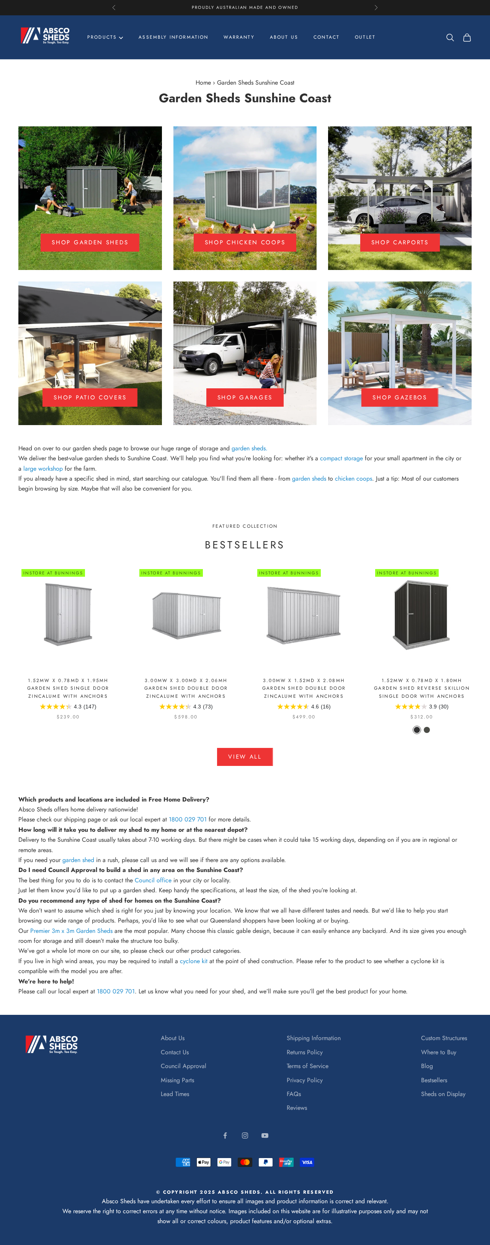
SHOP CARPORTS (400, 242)
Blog (427, 1066)
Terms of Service (307, 1066)
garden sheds (249, 448)
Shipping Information (314, 1038)
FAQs (294, 1094)
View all (245, 757)
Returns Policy (305, 1052)
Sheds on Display (443, 1094)
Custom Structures (444, 1038)
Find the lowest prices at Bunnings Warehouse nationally (245, 8)
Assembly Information (173, 37)
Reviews (297, 1107)
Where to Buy (438, 1052)
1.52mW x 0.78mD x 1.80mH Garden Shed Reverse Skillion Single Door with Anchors (421, 688)
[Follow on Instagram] (245, 1135)
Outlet (365, 37)
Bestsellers (434, 1080)
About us (284, 37)
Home (203, 82)
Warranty (239, 37)
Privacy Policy (305, 1080)
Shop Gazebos (399, 397)
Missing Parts (177, 1080)
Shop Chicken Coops (245, 242)
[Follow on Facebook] (225, 1135)
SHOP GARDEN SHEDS (90, 242)
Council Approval (183, 1066)
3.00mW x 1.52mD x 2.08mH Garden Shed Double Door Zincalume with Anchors (304, 688)
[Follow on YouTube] (265, 1135)
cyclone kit (193, 961)
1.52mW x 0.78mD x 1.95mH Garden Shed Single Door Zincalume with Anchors (68, 688)
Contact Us (175, 1052)
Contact (327, 37)
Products (102, 37)
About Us (173, 1038)
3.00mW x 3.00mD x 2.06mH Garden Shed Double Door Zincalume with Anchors (186, 688)
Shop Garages (245, 397)
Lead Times (175, 1094)
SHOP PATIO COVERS (90, 397)
